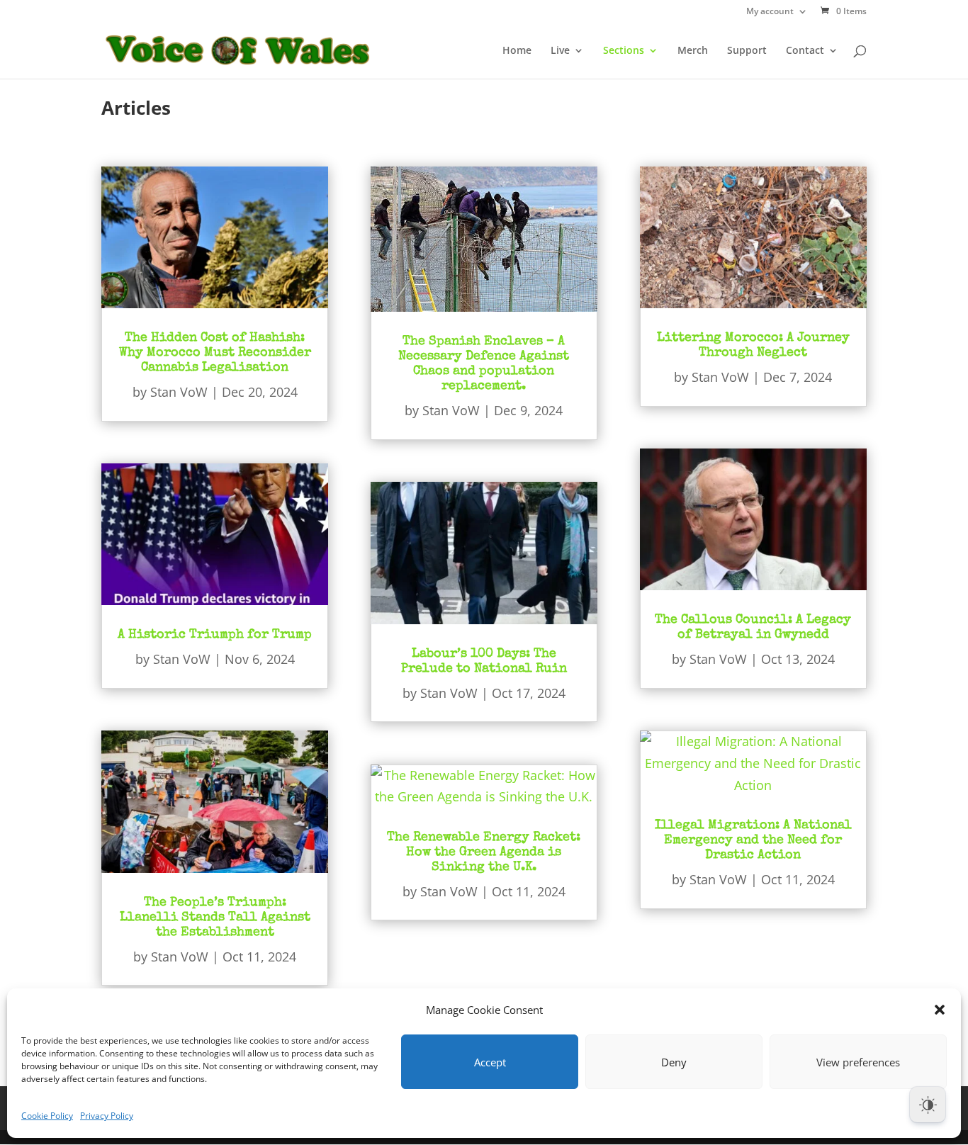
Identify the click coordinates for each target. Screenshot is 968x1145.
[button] (940, 1010)
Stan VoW (179, 391)
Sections (623, 51)
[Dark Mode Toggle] (927, 1104)
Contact (805, 51)
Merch (692, 51)
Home (516, 51)
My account (770, 12)
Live (560, 51)
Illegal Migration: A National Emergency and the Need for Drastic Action (753, 840)
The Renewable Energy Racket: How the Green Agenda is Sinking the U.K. (483, 852)
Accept (490, 1062)
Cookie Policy (47, 1116)
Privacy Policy (106, 1116)
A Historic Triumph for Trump (215, 634)
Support (747, 51)
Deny (674, 1062)
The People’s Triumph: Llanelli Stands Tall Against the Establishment (215, 917)
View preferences (858, 1062)
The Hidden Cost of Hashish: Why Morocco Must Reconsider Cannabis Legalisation (215, 353)
